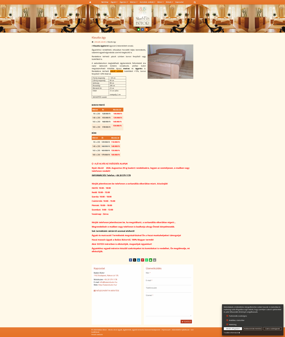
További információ (231, 333)
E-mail (149, 280)
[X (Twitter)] (134, 260)
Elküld (187, 321)
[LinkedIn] (138, 260)
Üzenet (149, 295)
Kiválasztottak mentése (252, 329)
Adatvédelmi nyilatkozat (180, 330)
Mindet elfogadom (233, 329)
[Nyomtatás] (154, 260)
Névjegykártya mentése (107, 290)
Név (148, 273)
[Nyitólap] (90, 2)
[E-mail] (138, 29)
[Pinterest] (142, 260)
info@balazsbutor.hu (108, 282)
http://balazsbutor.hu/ (107, 285)
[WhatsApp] (146, 260)
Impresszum (166, 330)
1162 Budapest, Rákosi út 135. (106, 275)
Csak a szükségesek (272, 329)
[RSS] (146, 29)
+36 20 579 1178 (110, 279)
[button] (195, 2)
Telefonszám (151, 288)
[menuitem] (90, 2)
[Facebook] (142, 29)
